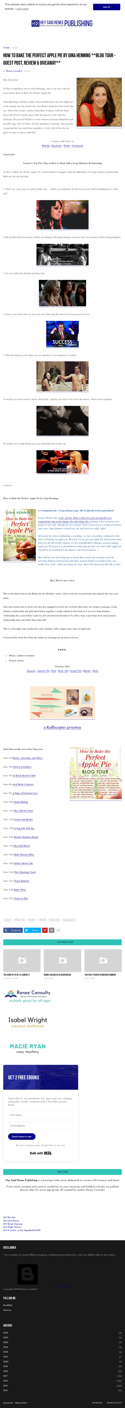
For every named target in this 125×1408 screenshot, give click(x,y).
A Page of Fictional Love (25, 793)
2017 (62, 1376)
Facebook (57, 145)
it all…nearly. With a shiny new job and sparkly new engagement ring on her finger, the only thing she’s (75, 519)
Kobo (95, 670)
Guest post (68, 920)
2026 (62, 1333)
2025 (62, 1338)
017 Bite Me (9, 1217)
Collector (29, 784)
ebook (42, 920)
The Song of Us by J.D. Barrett (16, 974)
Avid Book (18, 784)
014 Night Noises (12, 1227)
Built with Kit (41, 1153)
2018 (62, 1371)
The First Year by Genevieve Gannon (100, 974)
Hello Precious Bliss (24, 854)
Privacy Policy (114, 1403)
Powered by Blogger (62, 1286)
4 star (14, 48)
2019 (62, 1366)
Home (6, 48)
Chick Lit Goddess (22, 766)
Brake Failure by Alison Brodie (57, 974)
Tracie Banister (21, 880)
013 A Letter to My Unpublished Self (22, 1230)
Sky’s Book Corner (23, 810)
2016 (62, 1381)
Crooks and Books (23, 819)
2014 (62, 1390)
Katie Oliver (20, 889)
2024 (62, 1342)
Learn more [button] (22, 8)
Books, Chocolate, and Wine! (28, 757)
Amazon (31, 670)
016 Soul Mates (11, 1221)
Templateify (21, 1403)
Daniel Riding (21, 801)
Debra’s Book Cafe (23, 863)
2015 (62, 1386)
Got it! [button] (106, 7)
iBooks (87, 670)
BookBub (7, 1305)
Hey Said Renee (21, 845)
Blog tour (20, 920)
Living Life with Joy (24, 828)
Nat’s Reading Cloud (25, 872)
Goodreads (77, 145)
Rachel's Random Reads (26, 836)
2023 (62, 1347)
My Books (97, 1403)
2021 (62, 1357)
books (32, 920)
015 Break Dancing (12, 1224)
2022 (62, 1352)
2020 (62, 1362)
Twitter (66, 145)
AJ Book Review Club (24, 775)
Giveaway (54, 920)
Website (46, 145)
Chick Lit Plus (21, 898)
